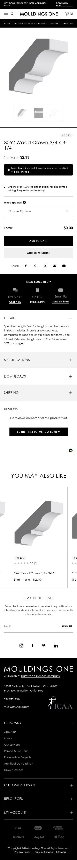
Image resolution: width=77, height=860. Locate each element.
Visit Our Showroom (16, 706)
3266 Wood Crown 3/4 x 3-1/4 (34, 573)
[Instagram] (21, 645)
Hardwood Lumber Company (40, 676)
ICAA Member (13, 770)
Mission (8, 738)
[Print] (64, 265)
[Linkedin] (56, 645)
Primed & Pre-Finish (16, 751)
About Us (10, 731)
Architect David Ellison (18, 763)
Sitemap (61, 851)
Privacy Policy (22, 851)
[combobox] (38, 211)
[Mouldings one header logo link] (39, 14)
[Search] (12, 14)
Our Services (12, 744)
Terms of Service (43, 851)
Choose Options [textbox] (19, 211)
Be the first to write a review (38, 431)
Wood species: (13, 202)
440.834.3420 (37, 301)
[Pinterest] (35, 265)
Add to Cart (38, 240)
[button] (38, 429)
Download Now (62, 4)
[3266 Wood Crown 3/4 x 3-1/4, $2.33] (38, 523)
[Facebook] (25, 265)
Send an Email (60, 301)
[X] (45, 265)
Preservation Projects (17, 757)
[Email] (54, 266)
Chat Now (15, 301)
